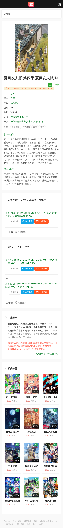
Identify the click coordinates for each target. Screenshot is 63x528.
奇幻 (17, 103)
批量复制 (21, 232)
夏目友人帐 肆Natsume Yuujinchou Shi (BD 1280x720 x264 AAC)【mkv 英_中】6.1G (31, 261)
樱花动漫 (20, 524)
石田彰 (40, 121)
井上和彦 (23, 121)
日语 (13, 98)
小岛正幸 (23, 117)
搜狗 (34, 524)
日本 (13, 94)
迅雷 (41, 524)
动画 (13, 103)
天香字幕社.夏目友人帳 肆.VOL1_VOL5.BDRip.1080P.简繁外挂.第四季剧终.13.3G (31, 214)
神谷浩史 (15, 121)
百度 (28, 524)
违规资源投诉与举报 (48, 354)
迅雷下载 (28, 221)
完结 (42, 127)
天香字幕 (15, 127)
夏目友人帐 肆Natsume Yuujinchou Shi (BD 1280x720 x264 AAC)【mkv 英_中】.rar (31, 285)
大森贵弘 (15, 117)
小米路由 (43, 221)
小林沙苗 (32, 121)
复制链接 (14, 221)
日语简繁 (26, 127)
